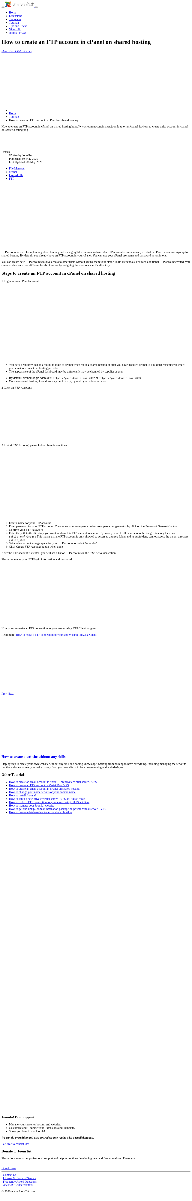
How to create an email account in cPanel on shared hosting (44, 788)
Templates (15, 19)
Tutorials (14, 22)
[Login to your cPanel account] (96, 323)
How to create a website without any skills (33, 757)
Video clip (15, 29)
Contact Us (9, 1174)
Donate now (9, 1168)
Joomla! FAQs (17, 32)
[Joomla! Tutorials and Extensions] (20, 6)
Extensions (15, 15)
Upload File (16, 175)
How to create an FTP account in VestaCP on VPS (39, 785)
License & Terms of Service (19, 1178)
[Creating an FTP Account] (96, 484)
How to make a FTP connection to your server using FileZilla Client (56, 634)
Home (12, 12)
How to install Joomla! (22, 795)
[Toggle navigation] (3, 7)
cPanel (13, 171)
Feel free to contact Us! (15, 1144)
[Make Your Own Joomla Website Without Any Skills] (3, 749)
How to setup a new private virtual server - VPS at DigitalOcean (47, 798)
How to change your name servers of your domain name (42, 792)
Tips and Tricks (18, 26)
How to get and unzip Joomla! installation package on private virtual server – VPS (57, 808)
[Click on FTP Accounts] (96, 416)
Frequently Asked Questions (20, 1181)
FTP (11, 178)
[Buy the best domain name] (96, 1057)
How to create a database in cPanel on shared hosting (40, 812)
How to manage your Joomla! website (31, 805)
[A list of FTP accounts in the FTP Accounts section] (96, 590)
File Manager (17, 168)
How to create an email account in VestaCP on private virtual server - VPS (53, 781)
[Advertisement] (96, 79)
